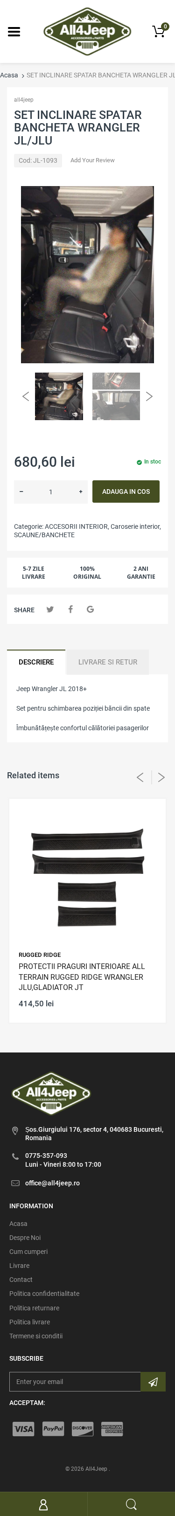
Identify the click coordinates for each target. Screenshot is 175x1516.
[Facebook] (70, 609)
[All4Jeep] (87, 31)
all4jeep (24, 100)
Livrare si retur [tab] (107, 662)
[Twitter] (50, 609)
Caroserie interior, (136, 526)
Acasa (9, 75)
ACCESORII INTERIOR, (77, 526)
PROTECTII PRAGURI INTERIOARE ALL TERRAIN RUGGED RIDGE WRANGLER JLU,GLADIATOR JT (82, 977)
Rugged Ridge (40, 954)
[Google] (90, 609)
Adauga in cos (126, 491)
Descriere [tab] (36, 662)
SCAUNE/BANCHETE (44, 535)
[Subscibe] (153, 1381)
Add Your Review (92, 160)
